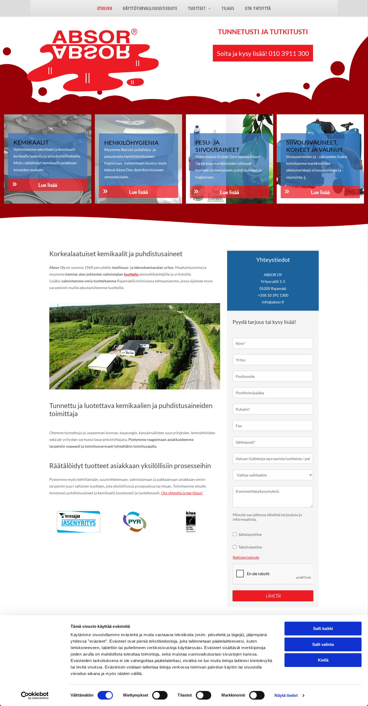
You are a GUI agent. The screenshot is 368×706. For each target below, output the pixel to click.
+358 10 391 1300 (273, 295)
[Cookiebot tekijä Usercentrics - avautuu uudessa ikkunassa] (34, 695)
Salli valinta (323, 644)
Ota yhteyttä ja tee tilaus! (182, 493)
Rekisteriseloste (246, 557)
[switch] (160, 695)
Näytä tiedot (286, 695)
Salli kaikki (323, 628)
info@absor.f (273, 302)
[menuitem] (104, 8)
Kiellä (323, 660)
